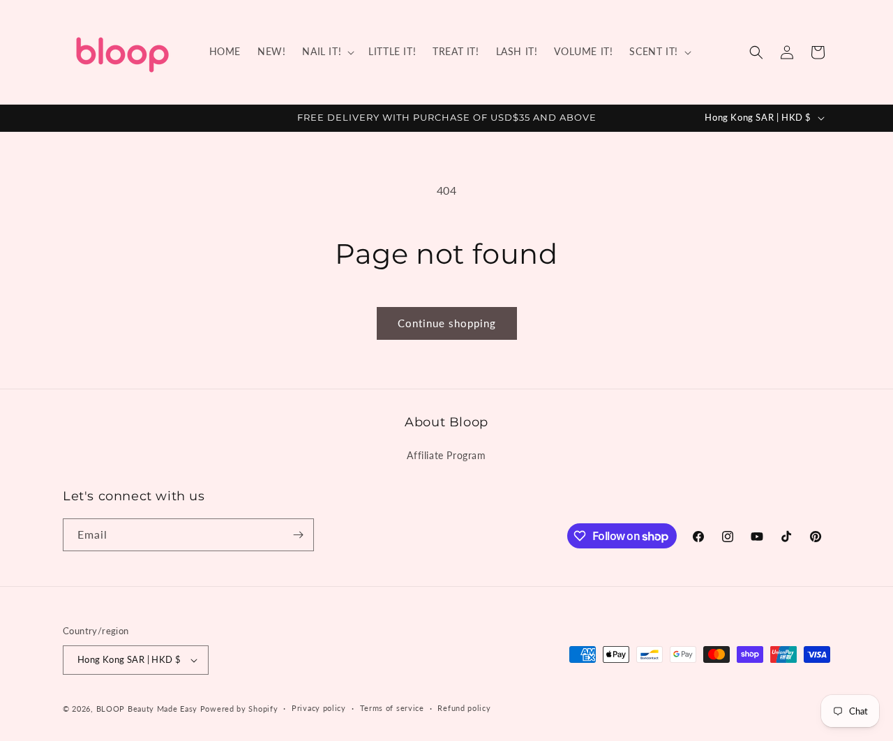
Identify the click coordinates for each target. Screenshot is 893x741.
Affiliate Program (446, 455)
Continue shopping (447, 323)
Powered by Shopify (239, 708)
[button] (327, 51)
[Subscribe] (298, 534)
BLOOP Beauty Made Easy (146, 708)
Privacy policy (319, 707)
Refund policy (463, 707)
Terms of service (392, 707)
